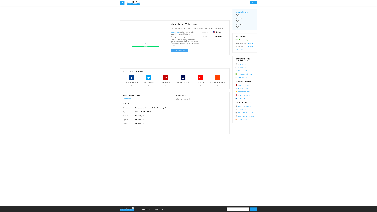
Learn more (239, 49)
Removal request (159, 209)
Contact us (146, 209)
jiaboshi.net (127, 99)
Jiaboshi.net (175, 32)
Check (253, 3)
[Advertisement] (175, 13)
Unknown (250, 43)
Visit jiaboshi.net (180, 50)
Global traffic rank (242, 12)
